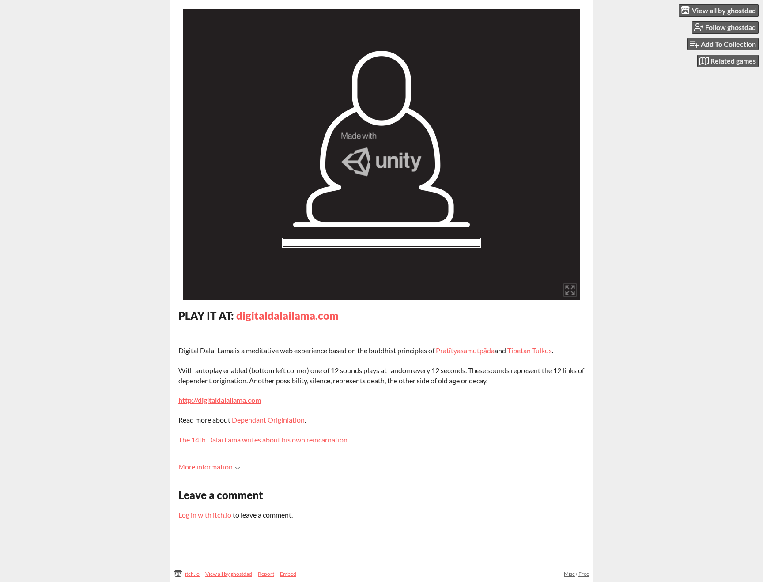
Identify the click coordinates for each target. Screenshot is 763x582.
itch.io (192, 574)
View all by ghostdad (228, 574)
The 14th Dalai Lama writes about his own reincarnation (263, 439)
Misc (569, 574)
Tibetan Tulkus (529, 350)
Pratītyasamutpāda (465, 350)
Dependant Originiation (268, 420)
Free (583, 574)
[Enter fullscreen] (570, 290)
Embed (288, 574)
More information (205, 466)
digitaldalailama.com (287, 315)
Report (266, 574)
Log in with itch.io (204, 514)
